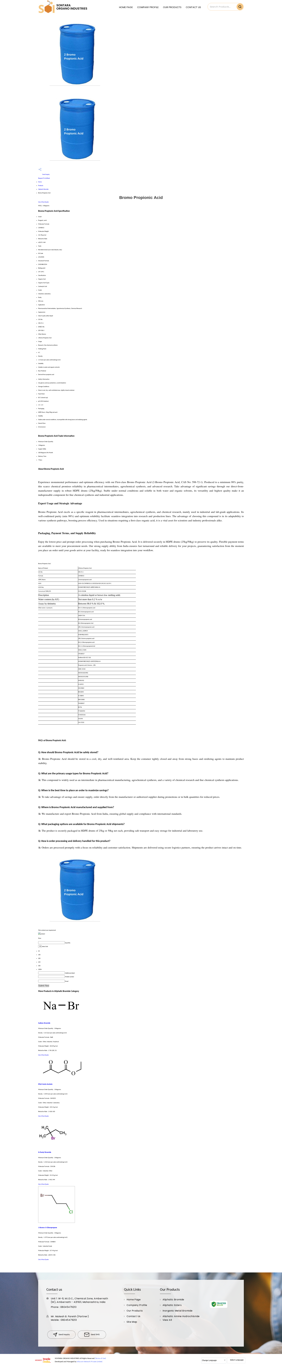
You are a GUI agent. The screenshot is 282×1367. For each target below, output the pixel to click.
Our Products (172, 7)
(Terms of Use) (100, 1358)
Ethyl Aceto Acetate (45, 1084)
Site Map (132, 1322)
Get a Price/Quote (43, 202)
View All (167, 1320)
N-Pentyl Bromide (44, 1152)
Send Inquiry (46, 174)
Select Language (237, 1360)
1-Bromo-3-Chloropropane (47, 1228)
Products (40, 185)
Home (40, 182)
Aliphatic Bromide (43, 189)
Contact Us (193, 7)
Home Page (126, 7)
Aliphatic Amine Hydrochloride (181, 1316)
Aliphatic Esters (172, 1305)
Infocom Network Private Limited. (90, 1362)
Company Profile (148, 7)
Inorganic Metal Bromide (178, 1310)
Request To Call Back (44, 178)
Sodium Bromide (44, 1023)
